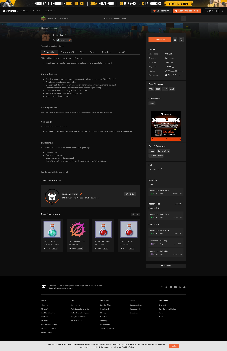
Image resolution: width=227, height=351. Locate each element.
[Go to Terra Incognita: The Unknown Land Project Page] (78, 235)
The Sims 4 (45, 317)
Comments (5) (67, 52)
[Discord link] (175, 287)
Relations (106, 52)
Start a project (76, 305)
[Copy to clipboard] (173, 66)
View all (178, 204)
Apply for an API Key (78, 317)
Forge (152, 103)
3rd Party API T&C (77, 321)
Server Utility (163, 151)
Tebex (161, 313)
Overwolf (162, 305)
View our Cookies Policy (124, 347)
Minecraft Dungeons (48, 328)
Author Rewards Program (80, 313)
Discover (52, 18)
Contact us (134, 313)
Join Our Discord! (106, 305)
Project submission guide (80, 309)
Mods (54, 28)
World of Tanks (46, 332)
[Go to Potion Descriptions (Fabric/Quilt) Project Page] (129, 235)
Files (82, 52)
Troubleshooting (135, 309)
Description (49, 52)
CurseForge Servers (107, 328)
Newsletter (104, 317)
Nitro (161, 317)
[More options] (222, 11)
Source (155, 169)
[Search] (183, 18)
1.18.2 (151, 89)
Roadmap (103, 321)
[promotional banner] (113, 3)
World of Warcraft (48, 313)
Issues (120, 52)
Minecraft (45, 28)
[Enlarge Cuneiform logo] (45, 37)
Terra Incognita (52, 63)
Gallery (93, 52)
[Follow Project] (181, 39)
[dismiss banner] (223, 3)
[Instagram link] (162, 287)
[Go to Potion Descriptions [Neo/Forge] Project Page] (52, 235)
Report (167, 266)
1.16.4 (165, 89)
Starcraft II (45, 321)
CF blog (103, 313)
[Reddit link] (184, 287)
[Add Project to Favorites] (175, 39)
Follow (132, 194)
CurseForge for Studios (167, 309)
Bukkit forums (105, 325)
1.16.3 (172, 89)
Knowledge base (136, 305)
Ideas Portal (104, 309)
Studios (48, 11)
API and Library (156, 156)
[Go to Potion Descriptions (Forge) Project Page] (103, 235)
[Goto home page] (10, 11)
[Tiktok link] (166, 287)
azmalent (66, 194)
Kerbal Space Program (49, 325)
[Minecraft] (43, 18)
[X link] (180, 287)
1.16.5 (158, 89)
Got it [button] (174, 346)
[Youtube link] (171, 287)
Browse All (64, 18)
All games (44, 305)
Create (36, 11)
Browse (24, 11)
